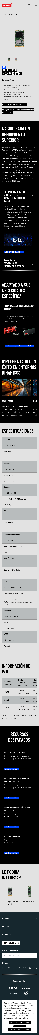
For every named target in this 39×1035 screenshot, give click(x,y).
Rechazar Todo (19, 1026)
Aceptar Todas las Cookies (19, 1029)
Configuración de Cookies (19, 1022)
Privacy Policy (21, 1018)
